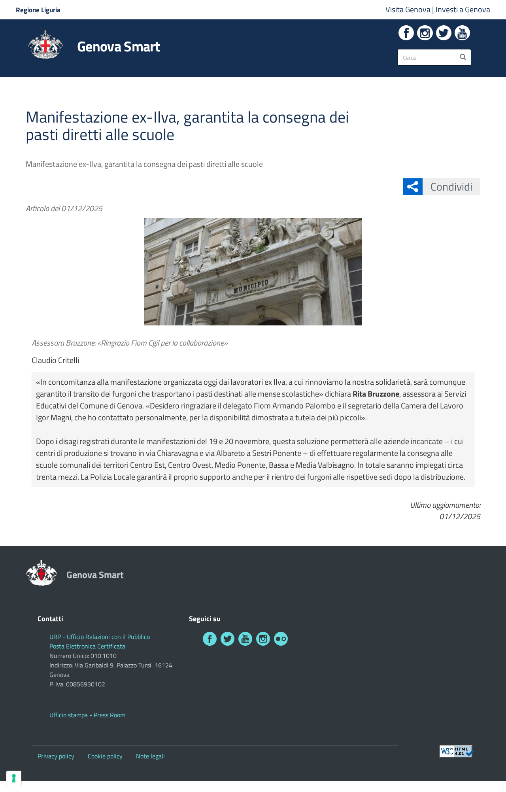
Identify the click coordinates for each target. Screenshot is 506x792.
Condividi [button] (451, 186)
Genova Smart (118, 46)
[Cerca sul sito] (463, 57)
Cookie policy (105, 756)
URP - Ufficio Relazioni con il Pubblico (99, 636)
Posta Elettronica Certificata (87, 646)
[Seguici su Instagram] (424, 32)
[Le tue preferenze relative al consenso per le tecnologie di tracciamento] (13, 778)
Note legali (150, 756)
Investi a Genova (463, 9)
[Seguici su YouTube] (462, 32)
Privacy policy (56, 756)
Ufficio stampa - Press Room (87, 715)
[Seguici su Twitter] (443, 32)
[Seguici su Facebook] (406, 32)
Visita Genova (408, 9)
